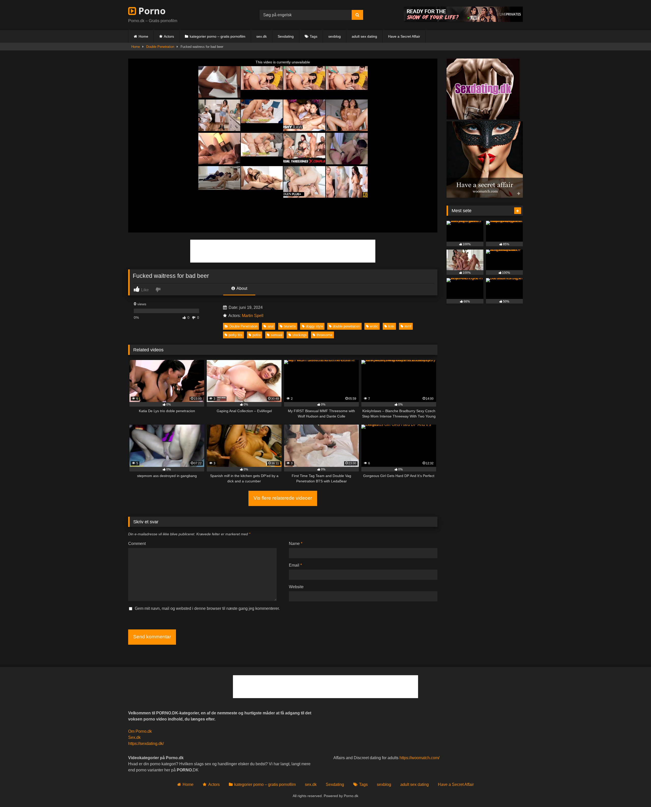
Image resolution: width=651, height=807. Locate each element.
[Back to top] (635, 792)
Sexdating (286, 36)
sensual (276, 335)
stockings (299, 335)
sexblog (334, 36)
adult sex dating (364, 36)
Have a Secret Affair (404, 36)
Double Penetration (160, 47)
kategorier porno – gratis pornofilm (217, 36)
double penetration (346, 326)
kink (391, 326)
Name (295, 543)
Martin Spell (252, 315)
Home (143, 36)
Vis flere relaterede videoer (283, 498)
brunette (290, 326)
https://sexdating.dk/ (146, 743)
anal (271, 326)
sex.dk (261, 36)
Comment (137, 543)
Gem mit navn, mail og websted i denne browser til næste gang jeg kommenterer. (207, 608)
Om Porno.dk (140, 731)
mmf (408, 326)
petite (257, 335)
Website (296, 587)
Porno (151, 11)
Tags (313, 36)
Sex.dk (134, 737)
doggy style (314, 326)
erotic (374, 326)
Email (295, 565)
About (241, 288)
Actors (169, 36)
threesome (324, 335)
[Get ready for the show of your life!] (463, 20)
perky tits (235, 335)
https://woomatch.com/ (419, 758)
